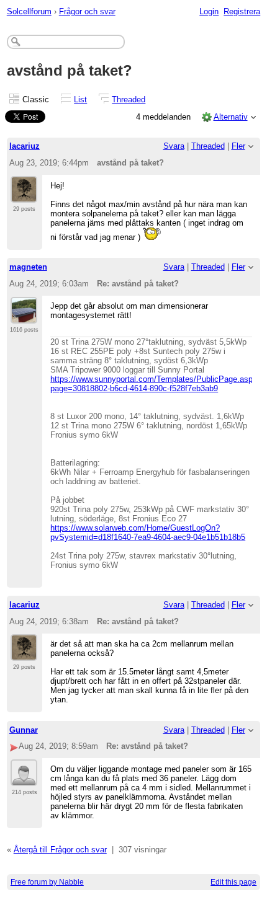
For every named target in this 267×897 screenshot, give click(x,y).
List (80, 99)
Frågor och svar (87, 11)
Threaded (128, 99)
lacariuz (24, 146)
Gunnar (23, 730)
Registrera (242, 11)
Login (209, 11)
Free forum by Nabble (47, 882)
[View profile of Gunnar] (24, 778)
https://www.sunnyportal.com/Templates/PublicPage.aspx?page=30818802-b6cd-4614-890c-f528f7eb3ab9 (155, 383)
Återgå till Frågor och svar (60, 849)
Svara (173, 146)
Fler (238, 146)
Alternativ (231, 117)
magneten (28, 267)
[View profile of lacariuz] (24, 195)
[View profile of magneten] (24, 316)
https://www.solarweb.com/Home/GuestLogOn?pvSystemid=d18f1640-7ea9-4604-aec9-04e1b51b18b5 (147, 532)
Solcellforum (29, 11)
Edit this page (233, 882)
